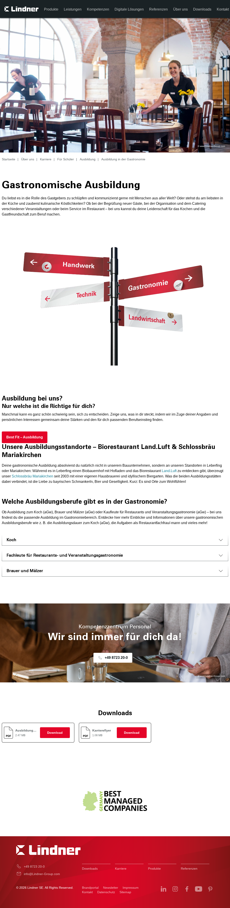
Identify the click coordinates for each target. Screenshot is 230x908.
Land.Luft (169, 471)
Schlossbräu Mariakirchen (32, 476)
